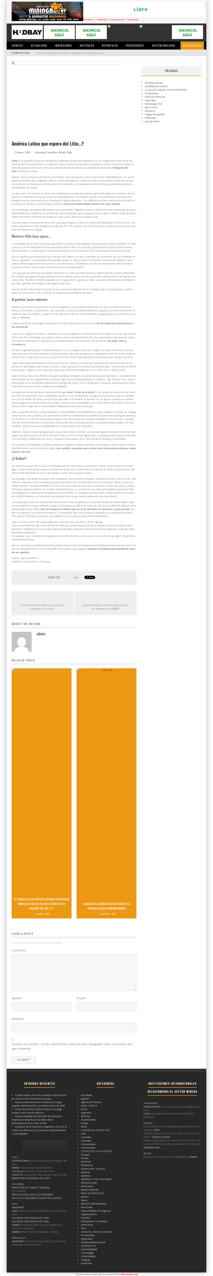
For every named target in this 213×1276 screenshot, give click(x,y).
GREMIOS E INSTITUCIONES (96, 1179)
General (85, 1172)
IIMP (14, 1210)
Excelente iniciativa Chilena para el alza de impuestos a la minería (42, 606)
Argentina (52, 152)
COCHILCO (17, 1171)
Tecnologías (87, 1252)
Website (17, 1019)
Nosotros (89, 19)
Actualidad (39, 46)
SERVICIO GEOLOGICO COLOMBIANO (32, 1194)
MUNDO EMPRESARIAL (93, 1203)
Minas (84, 1200)
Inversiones (63, 46)
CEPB (157, 1130)
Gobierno (86, 1175)
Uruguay (85, 1259)
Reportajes (110, 46)
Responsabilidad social (93, 1242)
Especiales (132, 19)
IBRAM (193, 1156)
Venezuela (86, 1263)
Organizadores (89, 1214)
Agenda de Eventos (91, 1102)
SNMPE (16, 1224)
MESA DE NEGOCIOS (92, 1193)
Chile (69, 152)
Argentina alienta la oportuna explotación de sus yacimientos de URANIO (105, 606)
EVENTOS (17, 46)
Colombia (86, 1137)
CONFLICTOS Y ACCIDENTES (96, 1151)
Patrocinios (87, 1224)
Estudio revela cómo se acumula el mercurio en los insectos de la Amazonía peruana (78, 53)
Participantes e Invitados (94, 1221)
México (85, 1196)
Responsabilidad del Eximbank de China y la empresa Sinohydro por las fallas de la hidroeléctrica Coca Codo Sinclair (37, 1120)
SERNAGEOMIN (20, 1160)
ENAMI (15, 1167)
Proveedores (135, 46)
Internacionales (89, 1182)
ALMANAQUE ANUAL (156, 86)
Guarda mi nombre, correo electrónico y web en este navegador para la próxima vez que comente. (72, 1046)
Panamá (85, 1217)
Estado (84, 1158)
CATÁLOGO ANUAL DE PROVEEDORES (166, 89)
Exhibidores (87, 1165)
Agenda (85, 1098)
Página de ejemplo (155, 114)
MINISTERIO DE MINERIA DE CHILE (31, 1178)
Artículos (87, 46)
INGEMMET (18, 1207)
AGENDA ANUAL (154, 82)
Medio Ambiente (90, 1189)
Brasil (84, 1126)
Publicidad (102, 19)
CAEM (146, 1113)
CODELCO (17, 1174)
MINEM (16, 1231)
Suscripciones (117, 19)
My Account (151, 107)
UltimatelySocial (129, 1274)
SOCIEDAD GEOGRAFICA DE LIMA (30, 1221)
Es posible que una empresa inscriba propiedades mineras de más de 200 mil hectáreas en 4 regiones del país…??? (42, 903)
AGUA (84, 1109)
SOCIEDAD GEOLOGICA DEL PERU (30, 1217)
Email (81, 998)
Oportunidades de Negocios (96, 1210)
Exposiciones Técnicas (93, 1168)
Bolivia (62, 152)
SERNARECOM (151, 1147)
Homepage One (153, 103)
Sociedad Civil (88, 1245)
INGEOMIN (18, 1241)
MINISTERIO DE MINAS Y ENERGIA (31, 1187)
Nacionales (87, 1207)
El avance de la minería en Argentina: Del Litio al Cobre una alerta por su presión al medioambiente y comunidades (39, 1130)
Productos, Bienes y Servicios (97, 1231)
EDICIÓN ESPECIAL (155, 96)
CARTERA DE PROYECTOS (95, 1130)
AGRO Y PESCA (89, 1105)
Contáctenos (192, 46)
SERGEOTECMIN (161, 1137)
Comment (19, 950)
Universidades (88, 1256)
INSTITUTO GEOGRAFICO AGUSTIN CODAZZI (36, 1198)
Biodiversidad (88, 1119)
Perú (83, 1228)
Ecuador (85, 1154)
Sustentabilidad (163, 46)
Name (17, 998)
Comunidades (88, 1144)
